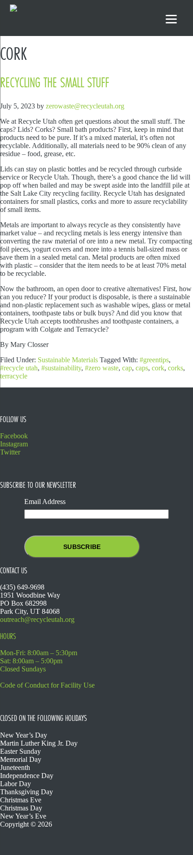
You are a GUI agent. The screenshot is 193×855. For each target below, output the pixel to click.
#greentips (154, 360)
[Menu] (171, 19)
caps (142, 368)
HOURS (8, 636)
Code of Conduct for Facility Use (47, 685)
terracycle (13, 376)
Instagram (14, 444)
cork (158, 368)
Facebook (14, 436)
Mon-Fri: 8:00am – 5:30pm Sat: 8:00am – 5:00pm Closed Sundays (38, 661)
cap (127, 368)
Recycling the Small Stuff (54, 82)
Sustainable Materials (68, 360)
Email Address (45, 501)
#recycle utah (19, 368)
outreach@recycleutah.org (37, 619)
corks (175, 368)
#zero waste (101, 368)
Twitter (10, 452)
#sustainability (61, 368)
